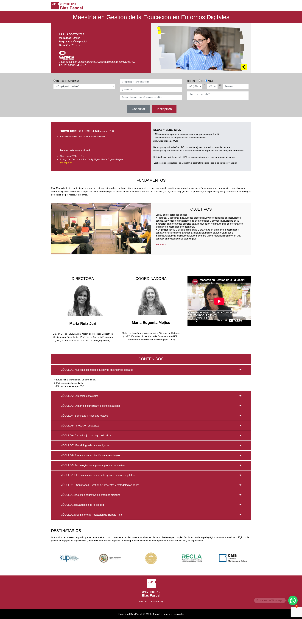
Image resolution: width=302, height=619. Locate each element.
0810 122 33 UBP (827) (151, 601)
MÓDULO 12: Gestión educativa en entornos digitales (90, 495)
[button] (293, 600)
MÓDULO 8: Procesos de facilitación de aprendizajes (90, 455)
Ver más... (161, 244)
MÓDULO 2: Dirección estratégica (79, 396)
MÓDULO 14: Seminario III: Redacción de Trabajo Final (92, 514)
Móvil (210, 81)
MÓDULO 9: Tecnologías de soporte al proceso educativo (93, 465)
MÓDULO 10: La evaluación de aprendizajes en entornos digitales (97, 475)
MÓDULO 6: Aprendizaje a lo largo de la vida (86, 435)
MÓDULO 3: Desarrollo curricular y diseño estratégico (90, 405)
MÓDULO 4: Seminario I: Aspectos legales (84, 415)
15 (220, 85)
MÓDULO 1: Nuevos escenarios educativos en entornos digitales (97, 370)
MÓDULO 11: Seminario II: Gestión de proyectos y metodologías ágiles (100, 485)
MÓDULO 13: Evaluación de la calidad (82, 504)
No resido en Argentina (67, 81)
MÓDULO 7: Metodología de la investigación (85, 445)
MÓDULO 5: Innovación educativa (80, 425)
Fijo (202, 81)
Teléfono (191, 81)
